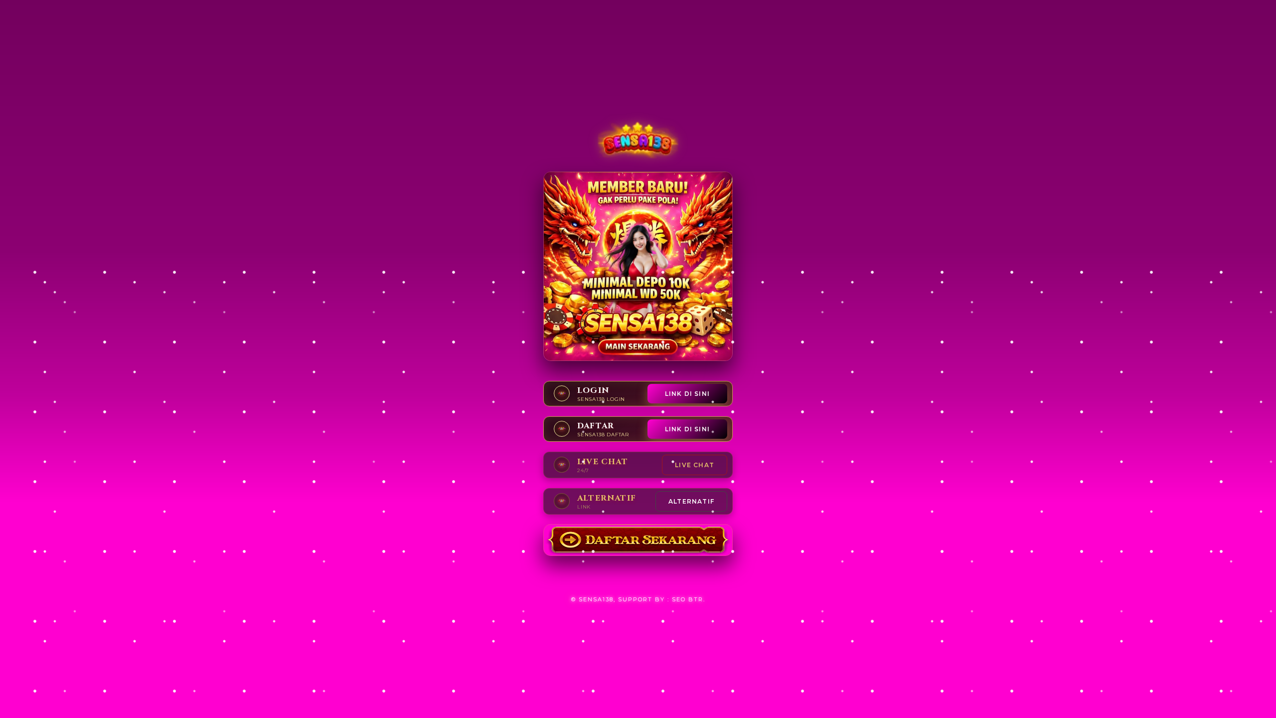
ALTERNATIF (691, 501)
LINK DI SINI (687, 393)
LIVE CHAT (694, 465)
